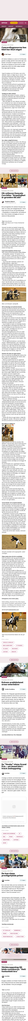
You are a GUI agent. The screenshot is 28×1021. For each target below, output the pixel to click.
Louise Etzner (20, 936)
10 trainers (19, 645)
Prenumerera (14, 22)
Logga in (21, 22)
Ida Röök (7, 773)
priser (4, 933)
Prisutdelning (14, 933)
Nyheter (4, 42)
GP (19, 833)
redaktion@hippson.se (10, 202)
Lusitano (5, 651)
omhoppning (6, 839)
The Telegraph (10, 694)
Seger (4, 842)
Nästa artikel (14, 170)
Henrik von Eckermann (9, 833)
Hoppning (16, 839)
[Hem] (4, 23)
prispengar (19, 836)
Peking (11, 836)
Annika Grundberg (10, 689)
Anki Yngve (8, 54)
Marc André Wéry (8, 645)
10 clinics (5, 648)
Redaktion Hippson (10, 201)
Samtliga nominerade (7, 924)
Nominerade (17, 930)
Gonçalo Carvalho (8, 642)
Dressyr (14, 651)
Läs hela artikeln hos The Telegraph (12, 734)
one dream (15, 648)
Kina (4, 836)
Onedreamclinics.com (13, 609)
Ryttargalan (6, 930)
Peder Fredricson (8, 936)
